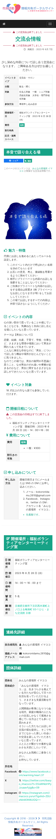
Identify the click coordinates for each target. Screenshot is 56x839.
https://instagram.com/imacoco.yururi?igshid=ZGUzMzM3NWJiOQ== (35, 796)
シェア (15, 160)
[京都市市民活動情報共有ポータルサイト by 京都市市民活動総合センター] (28, 10)
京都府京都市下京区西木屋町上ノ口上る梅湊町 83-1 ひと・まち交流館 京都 (32, 609)
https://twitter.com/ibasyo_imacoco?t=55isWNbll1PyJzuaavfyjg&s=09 (35, 784)
